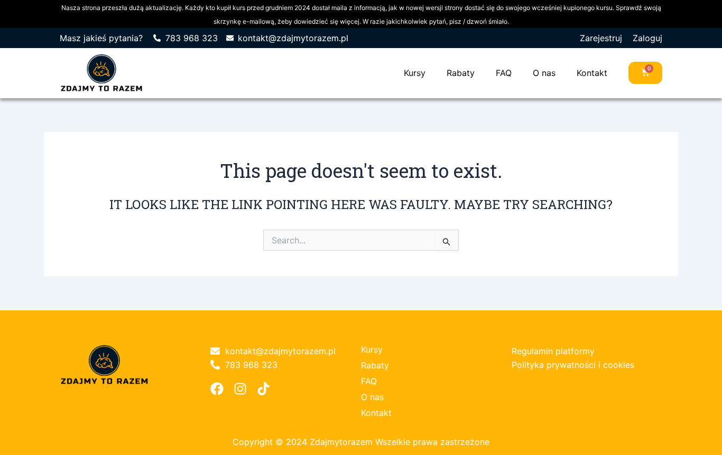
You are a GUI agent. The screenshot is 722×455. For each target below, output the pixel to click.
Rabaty (461, 73)
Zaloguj (647, 38)
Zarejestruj (601, 38)
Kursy (414, 73)
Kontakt (592, 73)
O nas (544, 73)
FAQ (504, 73)
